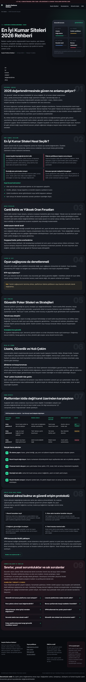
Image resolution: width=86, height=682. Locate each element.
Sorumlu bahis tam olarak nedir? (17, 617)
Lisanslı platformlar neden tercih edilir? (59, 598)
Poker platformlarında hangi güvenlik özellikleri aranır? (18, 624)
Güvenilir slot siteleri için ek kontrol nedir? (60, 617)
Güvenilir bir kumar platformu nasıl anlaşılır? (21, 598)
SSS (82, 6)
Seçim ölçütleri (54, 6)
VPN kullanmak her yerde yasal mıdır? (58, 609)
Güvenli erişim (75, 6)
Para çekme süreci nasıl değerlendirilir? (19, 604)
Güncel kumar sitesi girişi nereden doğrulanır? (17, 610)
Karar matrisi (30, 649)
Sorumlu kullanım (31, 654)
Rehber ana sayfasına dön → (13, 554)
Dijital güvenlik (30, 652)
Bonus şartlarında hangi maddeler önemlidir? (61, 604)
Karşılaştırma (65, 6)
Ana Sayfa (4, 11)
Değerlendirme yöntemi (32, 647)
